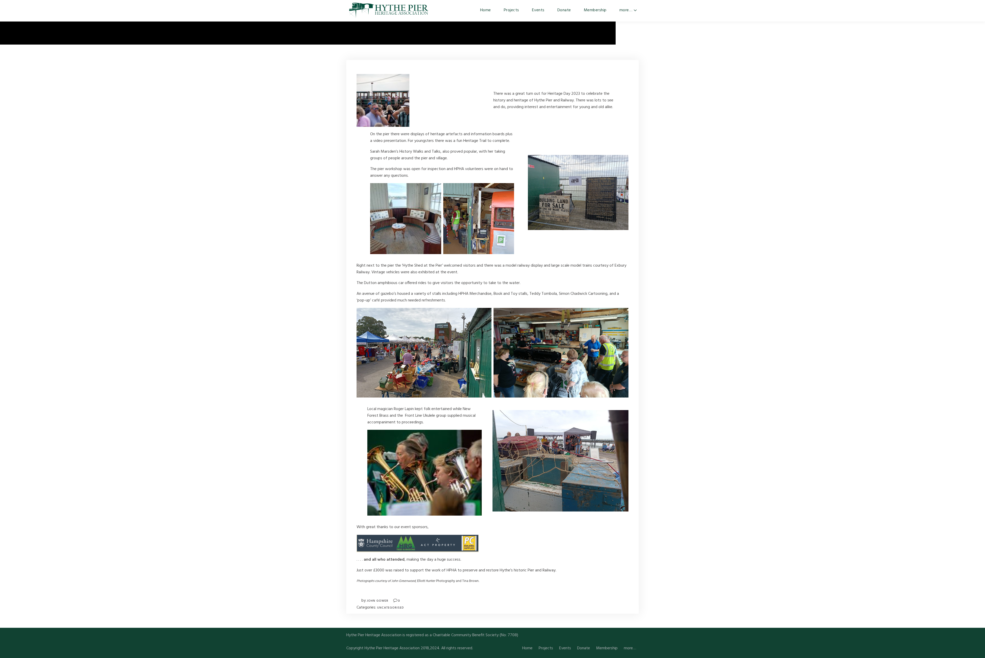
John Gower (377, 600)
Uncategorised (390, 607)
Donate (564, 10)
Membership (595, 10)
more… (626, 10)
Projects (511, 10)
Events (538, 10)
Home (485, 10)
